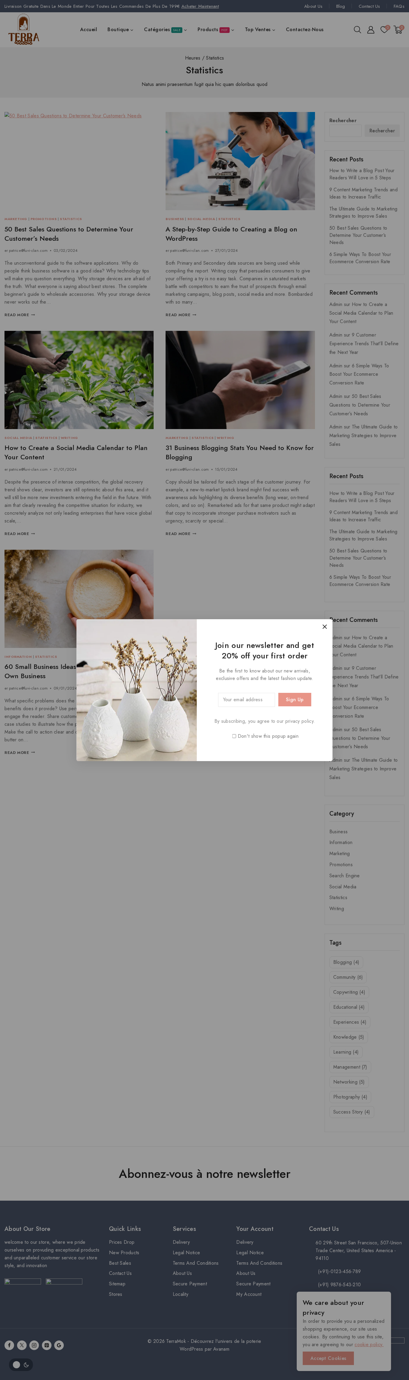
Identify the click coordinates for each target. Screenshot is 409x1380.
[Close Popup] (324, 626)
